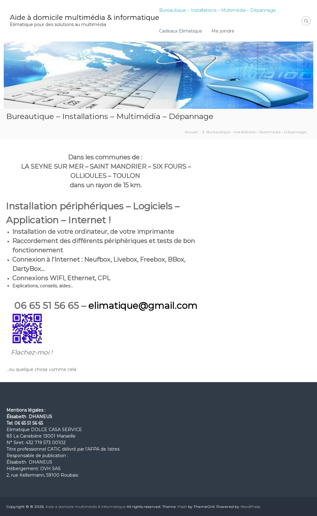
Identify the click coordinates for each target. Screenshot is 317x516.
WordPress (250, 506)
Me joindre (222, 31)
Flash (182, 506)
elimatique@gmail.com (143, 305)
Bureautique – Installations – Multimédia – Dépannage (217, 10)
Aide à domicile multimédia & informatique (84, 17)
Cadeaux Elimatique (180, 31)
